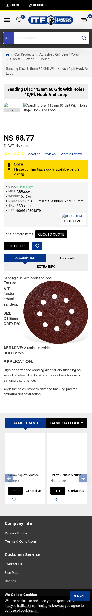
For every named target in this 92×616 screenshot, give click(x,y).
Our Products (24, 54)
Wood (30, 59)
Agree (82, 596)
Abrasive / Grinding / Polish (59, 54)
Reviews (67, 257)
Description (24, 257)
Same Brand (25, 422)
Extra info (46, 266)
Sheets (15, 59)
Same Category (66, 422)
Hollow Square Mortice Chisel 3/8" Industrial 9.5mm (68, 475)
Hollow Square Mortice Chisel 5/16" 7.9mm (25, 475)
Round (45, 59)
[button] (11, 104)
